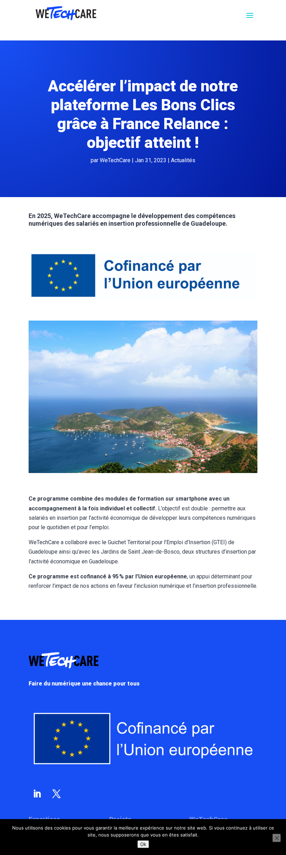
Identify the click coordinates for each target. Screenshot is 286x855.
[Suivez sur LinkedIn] (37, 794)
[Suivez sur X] (56, 794)
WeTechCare (115, 160)
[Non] (276, 838)
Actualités (183, 160)
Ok (143, 844)
